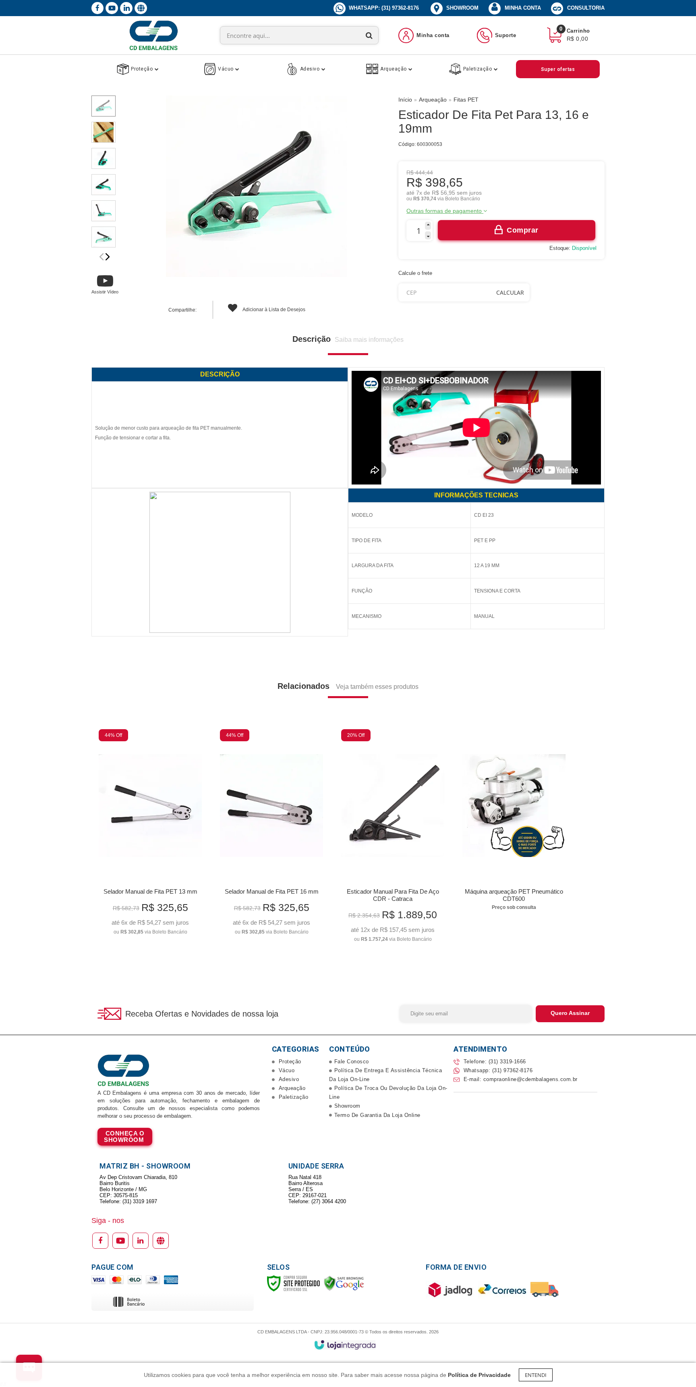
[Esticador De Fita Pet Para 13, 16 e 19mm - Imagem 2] (103, 132)
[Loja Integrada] (345, 1345)
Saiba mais (124, 1137)
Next (107, 257)
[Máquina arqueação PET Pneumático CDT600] (513, 822)
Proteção (289, 1061)
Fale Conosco (351, 1061)
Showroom (461, 8)
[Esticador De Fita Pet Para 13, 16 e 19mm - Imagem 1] (103, 106)
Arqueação (433, 99)
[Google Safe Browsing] (344, 1283)
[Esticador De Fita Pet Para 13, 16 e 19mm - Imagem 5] (103, 210)
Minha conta (523, 8)
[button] (104, 284)
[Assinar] (570, 1013)
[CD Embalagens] (154, 35)
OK (510, 292)
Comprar (523, 230)
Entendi (536, 1375)
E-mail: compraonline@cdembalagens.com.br (520, 1079)
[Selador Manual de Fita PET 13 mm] (150, 834)
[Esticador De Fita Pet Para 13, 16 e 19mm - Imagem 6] (103, 237)
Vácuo (285, 1070)
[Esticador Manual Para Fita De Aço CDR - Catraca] (392, 838)
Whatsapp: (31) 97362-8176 (497, 1070)
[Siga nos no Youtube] (112, 12)
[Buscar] (369, 35)
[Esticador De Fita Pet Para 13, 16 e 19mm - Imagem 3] (103, 158)
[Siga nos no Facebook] (97, 9)
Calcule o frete (415, 273)
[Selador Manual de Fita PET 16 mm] (271, 834)
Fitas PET (466, 99)
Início (405, 99)
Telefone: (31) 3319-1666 (494, 1061)
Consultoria (586, 8)
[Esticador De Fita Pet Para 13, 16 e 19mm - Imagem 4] (103, 184)
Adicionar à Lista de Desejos (273, 309)
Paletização (292, 1097)
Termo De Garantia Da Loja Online (377, 1115)
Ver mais (150, 925)
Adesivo (288, 1079)
